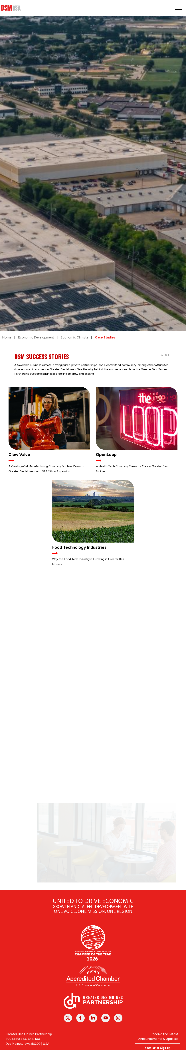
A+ (167, 354)
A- (161, 355)
